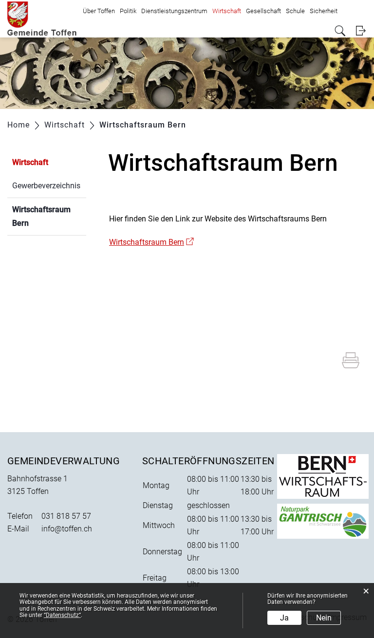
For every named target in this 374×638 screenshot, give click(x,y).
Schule (295, 11)
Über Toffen (99, 11)
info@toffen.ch (66, 528)
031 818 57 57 (66, 516)
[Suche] (340, 31)
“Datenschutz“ (62, 615)
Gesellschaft (263, 11)
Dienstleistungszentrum (174, 11)
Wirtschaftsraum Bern (43, 216)
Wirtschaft (226, 11)
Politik (128, 11)
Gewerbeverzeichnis (46, 185)
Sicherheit (323, 11)
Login (361, 31)
